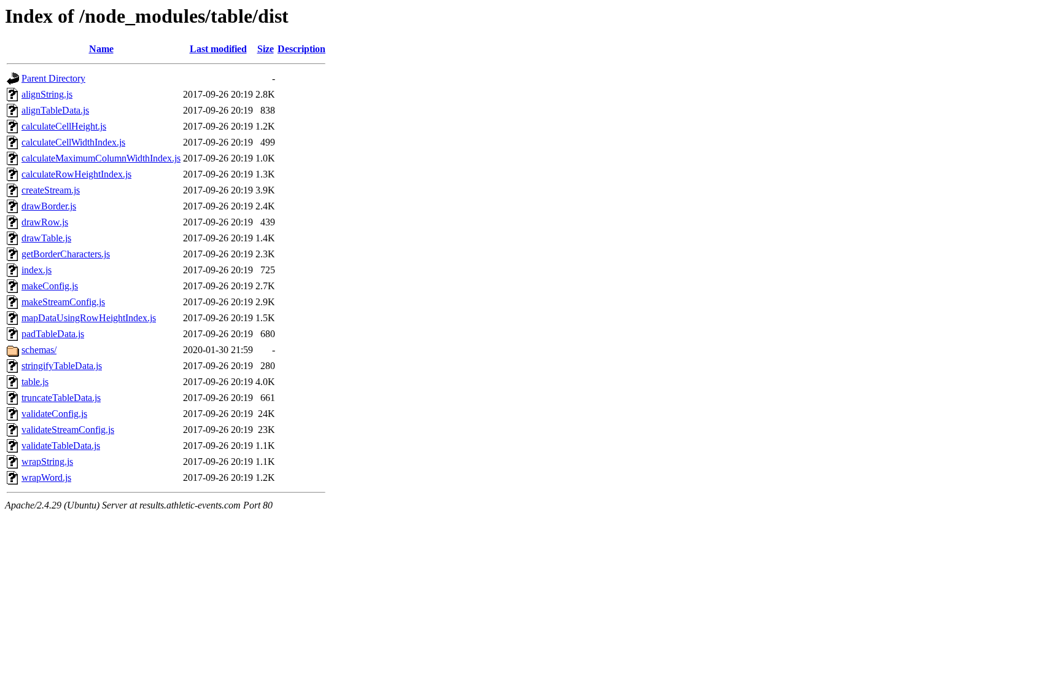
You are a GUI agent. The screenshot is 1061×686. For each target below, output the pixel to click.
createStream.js (50, 190)
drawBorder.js (48, 206)
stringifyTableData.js (61, 366)
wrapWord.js (46, 477)
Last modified (218, 49)
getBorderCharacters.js (65, 254)
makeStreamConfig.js (63, 302)
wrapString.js (47, 461)
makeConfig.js (49, 286)
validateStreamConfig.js (67, 429)
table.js (35, 381)
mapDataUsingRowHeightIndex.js (88, 318)
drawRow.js (44, 222)
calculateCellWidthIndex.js (73, 142)
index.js (36, 270)
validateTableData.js (60, 445)
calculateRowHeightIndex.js (76, 174)
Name (101, 49)
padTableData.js (52, 334)
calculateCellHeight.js (63, 126)
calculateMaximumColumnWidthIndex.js (101, 158)
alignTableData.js (55, 110)
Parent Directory (53, 78)
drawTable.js (46, 238)
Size (265, 49)
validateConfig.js (54, 413)
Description (301, 49)
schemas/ (38, 350)
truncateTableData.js (61, 397)
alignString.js (46, 94)
